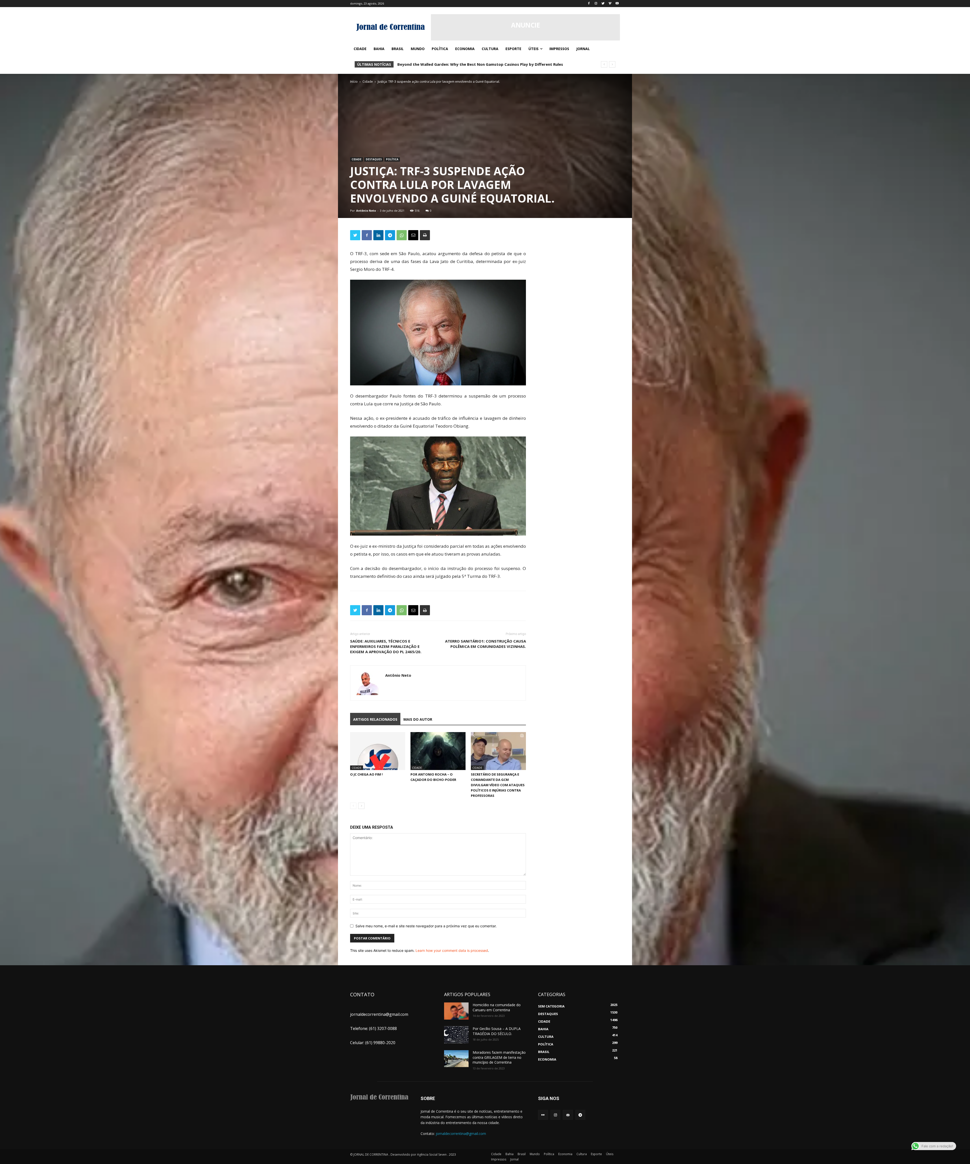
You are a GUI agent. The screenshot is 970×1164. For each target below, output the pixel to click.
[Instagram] (596, 4)
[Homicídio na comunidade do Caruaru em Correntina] (456, 1011)
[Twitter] (603, 4)
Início (354, 81)
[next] (612, 64)
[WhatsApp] (402, 235)
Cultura (581, 1154)
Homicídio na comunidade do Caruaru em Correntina (497, 1007)
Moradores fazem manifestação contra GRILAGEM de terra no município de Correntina (499, 1057)
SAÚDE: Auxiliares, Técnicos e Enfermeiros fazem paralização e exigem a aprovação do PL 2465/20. (385, 646)
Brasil (522, 1154)
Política (392, 159)
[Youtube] (617, 4)
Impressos (498, 1159)
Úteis (609, 1154)
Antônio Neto (366, 210)
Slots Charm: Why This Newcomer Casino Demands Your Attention (460, 64)
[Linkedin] (378, 235)
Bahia (509, 1154)
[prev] (604, 64)
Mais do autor (417, 719)
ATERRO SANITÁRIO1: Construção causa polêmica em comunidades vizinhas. (485, 644)
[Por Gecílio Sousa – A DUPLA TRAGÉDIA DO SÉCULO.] (456, 1034)
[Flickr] (543, 1115)
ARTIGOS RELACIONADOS (375, 719)
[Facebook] (589, 4)
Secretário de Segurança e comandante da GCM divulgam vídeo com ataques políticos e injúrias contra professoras (498, 785)
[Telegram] (390, 235)
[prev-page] (353, 806)
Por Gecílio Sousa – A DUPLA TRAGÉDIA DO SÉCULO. (497, 1031)
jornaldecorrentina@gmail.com (461, 1133)
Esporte (596, 1154)
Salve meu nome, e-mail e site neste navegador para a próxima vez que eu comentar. (426, 926)
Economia (565, 1154)
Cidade (367, 81)
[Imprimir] (425, 235)
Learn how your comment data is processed (452, 950)
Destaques (374, 159)
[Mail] (568, 1115)
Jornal (514, 1159)
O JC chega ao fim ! (366, 774)
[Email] (413, 235)
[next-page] (361, 806)
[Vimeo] (610, 4)
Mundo (535, 1154)
